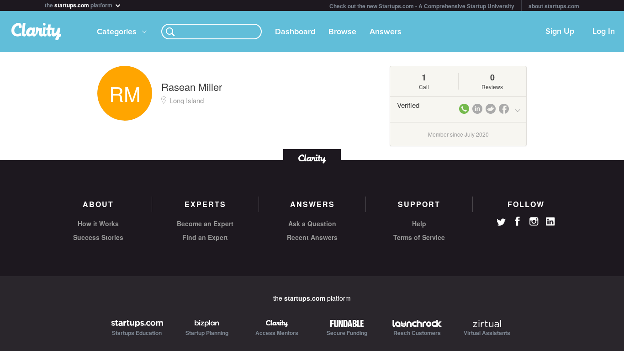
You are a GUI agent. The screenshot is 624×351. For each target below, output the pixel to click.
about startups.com (554, 6)
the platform (79, 4)
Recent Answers (312, 237)
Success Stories (98, 237)
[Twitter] (501, 223)
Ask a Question (312, 223)
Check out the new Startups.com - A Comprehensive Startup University (421, 6)
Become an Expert (205, 223)
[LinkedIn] (550, 221)
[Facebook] (517, 221)
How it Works (98, 223)
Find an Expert (205, 237)
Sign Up (559, 31)
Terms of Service (419, 237)
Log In (603, 31)
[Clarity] (312, 158)
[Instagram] (534, 221)
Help (419, 223)
